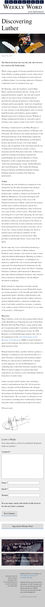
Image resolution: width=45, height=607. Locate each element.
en (6, 2)
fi (19, 2)
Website (5, 495)
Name (5, 482)
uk (29, 2)
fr (11, 2)
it (15, 2)
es (33, 2)
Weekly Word (22, 6)
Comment (6, 451)
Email (5, 489)
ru (24, 2)
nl (42, 2)
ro (37, 2)
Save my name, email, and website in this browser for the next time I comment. (21, 504)
